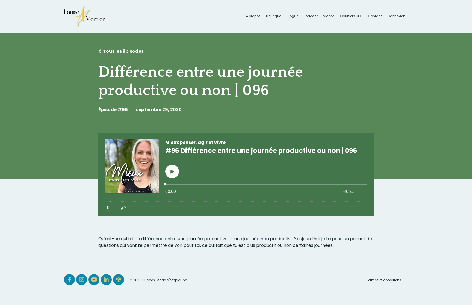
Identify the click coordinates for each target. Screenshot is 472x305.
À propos (253, 16)
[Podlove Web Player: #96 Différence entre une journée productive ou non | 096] (236, 174)
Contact (375, 16)
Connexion (396, 16)
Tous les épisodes (123, 51)
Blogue (292, 16)
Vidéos (329, 16)
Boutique (273, 16)
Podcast (311, 16)
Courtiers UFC (351, 16)
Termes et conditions (383, 280)
